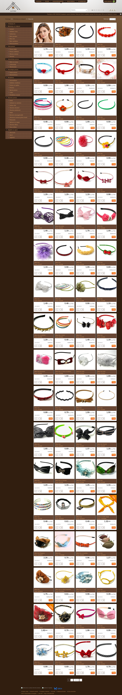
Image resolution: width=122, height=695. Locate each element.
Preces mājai (13, 49)
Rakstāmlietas (14, 74)
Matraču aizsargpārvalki (16, 115)
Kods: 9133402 (80, 408)
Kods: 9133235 (38, 227)
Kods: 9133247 (101, 81)
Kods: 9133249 (101, 227)
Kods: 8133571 (59, 445)
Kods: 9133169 (59, 45)
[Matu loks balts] (85, 360)
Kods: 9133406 (80, 45)
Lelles (11, 92)
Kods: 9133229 (59, 190)
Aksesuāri (12, 132)
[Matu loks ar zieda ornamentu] (64, 578)
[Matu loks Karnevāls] (43, 360)
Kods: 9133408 (101, 299)
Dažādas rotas (14, 31)
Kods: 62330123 (81, 517)
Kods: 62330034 (39, 590)
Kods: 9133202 (38, 118)
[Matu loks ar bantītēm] (85, 541)
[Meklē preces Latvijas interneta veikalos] (31, 687)
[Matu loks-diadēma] (43, 33)
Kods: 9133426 (63, 372)
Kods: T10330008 (103, 517)
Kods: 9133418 (80, 372)
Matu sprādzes (14, 41)
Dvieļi (11, 100)
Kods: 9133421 (101, 408)
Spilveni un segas (15, 122)
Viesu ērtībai (13, 127)
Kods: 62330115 (101, 590)
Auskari (12, 29)
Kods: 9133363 (59, 81)
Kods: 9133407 (80, 663)
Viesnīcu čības (14, 124)
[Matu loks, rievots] (64, 323)
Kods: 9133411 (101, 663)
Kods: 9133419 (101, 372)
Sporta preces (13, 90)
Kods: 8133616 (60, 336)
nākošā (76, 680)
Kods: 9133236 (80, 227)
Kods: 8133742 (40, 336)
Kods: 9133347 (38, 81)
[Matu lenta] (64, 505)
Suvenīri (12, 56)
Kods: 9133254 (101, 190)
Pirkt (50, 55)
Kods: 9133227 (101, 118)
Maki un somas (14, 62)
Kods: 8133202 (101, 481)
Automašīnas (13, 80)
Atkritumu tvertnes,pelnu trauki (18, 117)
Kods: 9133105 (59, 299)
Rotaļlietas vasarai (15, 95)
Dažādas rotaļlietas (15, 82)
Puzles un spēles (14, 85)
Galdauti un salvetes (15, 103)
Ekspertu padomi (34, 691)
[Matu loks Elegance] (43, 541)
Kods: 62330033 (40, 554)
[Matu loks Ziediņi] (85, 469)
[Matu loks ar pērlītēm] (43, 323)
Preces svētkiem (14, 51)
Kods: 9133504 (101, 45)
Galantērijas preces (13, 59)
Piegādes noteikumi (44, 691)
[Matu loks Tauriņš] (106, 432)
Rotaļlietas (11, 77)
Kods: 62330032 (39, 626)
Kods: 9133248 (80, 81)
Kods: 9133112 (38, 299)
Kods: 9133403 (38, 408)
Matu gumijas (13, 36)
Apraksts (37, 52)
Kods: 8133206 (81, 481)
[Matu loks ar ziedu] (85, 578)
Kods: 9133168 (59, 263)
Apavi (11, 135)
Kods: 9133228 (38, 190)
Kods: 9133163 (60, 227)
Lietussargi (13, 64)
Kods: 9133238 (80, 118)
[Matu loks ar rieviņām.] (64, 469)
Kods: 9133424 (80, 626)
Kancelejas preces (13, 69)
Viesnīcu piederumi (15, 110)
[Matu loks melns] (64, 214)
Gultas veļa (13, 105)
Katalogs (7, 19)
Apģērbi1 (12, 137)
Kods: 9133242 (38, 154)
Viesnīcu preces (12, 97)
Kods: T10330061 (81, 590)
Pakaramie (12, 119)
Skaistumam (13, 66)
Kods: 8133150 (61, 481)
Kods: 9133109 (38, 517)
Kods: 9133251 (59, 154)
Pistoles (12, 87)
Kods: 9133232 (101, 154)
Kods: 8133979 (101, 263)
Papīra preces (13, 72)
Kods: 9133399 (80, 336)
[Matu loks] (64, 33)
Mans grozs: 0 (108, 1)
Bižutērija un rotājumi (19, 19)
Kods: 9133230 (80, 190)
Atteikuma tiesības (62, 691)
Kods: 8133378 (38, 445)
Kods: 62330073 (39, 663)
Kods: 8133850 (80, 299)
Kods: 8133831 (101, 626)
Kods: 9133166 (80, 263)
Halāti (11, 112)
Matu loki (12, 38)
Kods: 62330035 (102, 554)
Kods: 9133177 (38, 263)
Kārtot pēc (106, 19)
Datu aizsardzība (72, 691)
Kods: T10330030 (63, 590)
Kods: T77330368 (60, 554)
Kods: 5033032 (82, 554)
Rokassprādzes (14, 43)
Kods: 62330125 (60, 517)
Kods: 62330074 (60, 663)
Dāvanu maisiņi (14, 54)
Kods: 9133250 (59, 118)
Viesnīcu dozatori (14, 107)
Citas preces (11, 46)
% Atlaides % (11, 23)
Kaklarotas (13, 34)
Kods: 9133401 (40, 372)
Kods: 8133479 (102, 445)
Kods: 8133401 (38, 481)
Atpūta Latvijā (25, 691)
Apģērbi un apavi (13, 129)
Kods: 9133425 (101, 336)
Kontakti (53, 691)
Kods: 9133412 (59, 408)
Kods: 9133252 (80, 154)
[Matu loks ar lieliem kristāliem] (64, 360)
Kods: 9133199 (39, 45)
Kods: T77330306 (60, 626)
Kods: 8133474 (80, 445)
